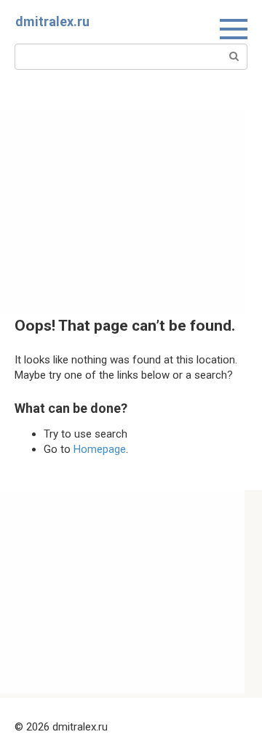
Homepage (100, 449)
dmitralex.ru (52, 21)
